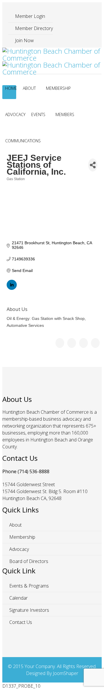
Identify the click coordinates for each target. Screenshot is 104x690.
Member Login (29, 16)
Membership (58, 88)
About (29, 88)
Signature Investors (28, 610)
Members (64, 114)
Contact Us (20, 622)
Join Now (24, 40)
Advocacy (15, 114)
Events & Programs (28, 586)
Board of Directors (28, 561)
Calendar (18, 598)
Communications (23, 140)
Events (38, 114)
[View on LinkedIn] (12, 288)
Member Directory (33, 28)
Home (11, 88)
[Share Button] (92, 164)
